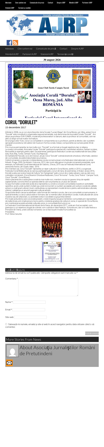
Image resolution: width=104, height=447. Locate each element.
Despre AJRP (61, 2)
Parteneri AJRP (87, 2)
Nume (8, 302)
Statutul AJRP (9, 7)
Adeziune (8, 2)
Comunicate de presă (37, 2)
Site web (9, 317)
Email (8, 309)
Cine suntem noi (20, 2)
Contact (50, 2)
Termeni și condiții (24, 7)
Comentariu (11, 278)
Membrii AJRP (73, 2)
